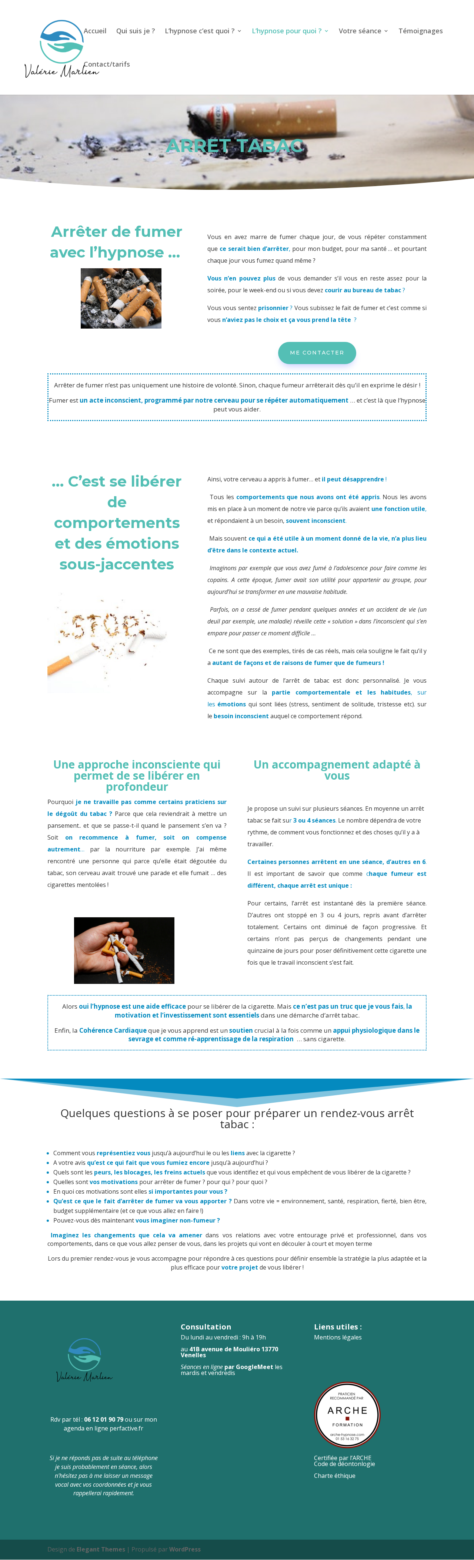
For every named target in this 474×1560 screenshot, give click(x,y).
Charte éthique (335, 1476)
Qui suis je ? (135, 31)
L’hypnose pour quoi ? (287, 31)
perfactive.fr (126, 1428)
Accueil (95, 31)
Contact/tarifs (107, 64)
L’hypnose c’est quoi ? (200, 31)
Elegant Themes (101, 1549)
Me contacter (317, 352)
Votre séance (360, 31)
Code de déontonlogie (344, 1464)
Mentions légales (338, 1337)
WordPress (185, 1549)
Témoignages (420, 31)
